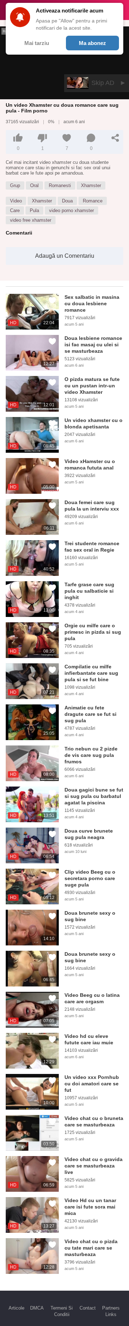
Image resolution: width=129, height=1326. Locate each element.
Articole (16, 1308)
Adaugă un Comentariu (64, 256)
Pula (34, 210)
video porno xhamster (71, 210)
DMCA (37, 1308)
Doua (67, 201)
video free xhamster (30, 220)
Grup (15, 185)
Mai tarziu (36, 43)
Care (15, 210)
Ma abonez (92, 43)
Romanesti (60, 185)
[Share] (115, 138)
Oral (34, 185)
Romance (92, 201)
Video (16, 201)
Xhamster (91, 185)
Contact (88, 1308)
